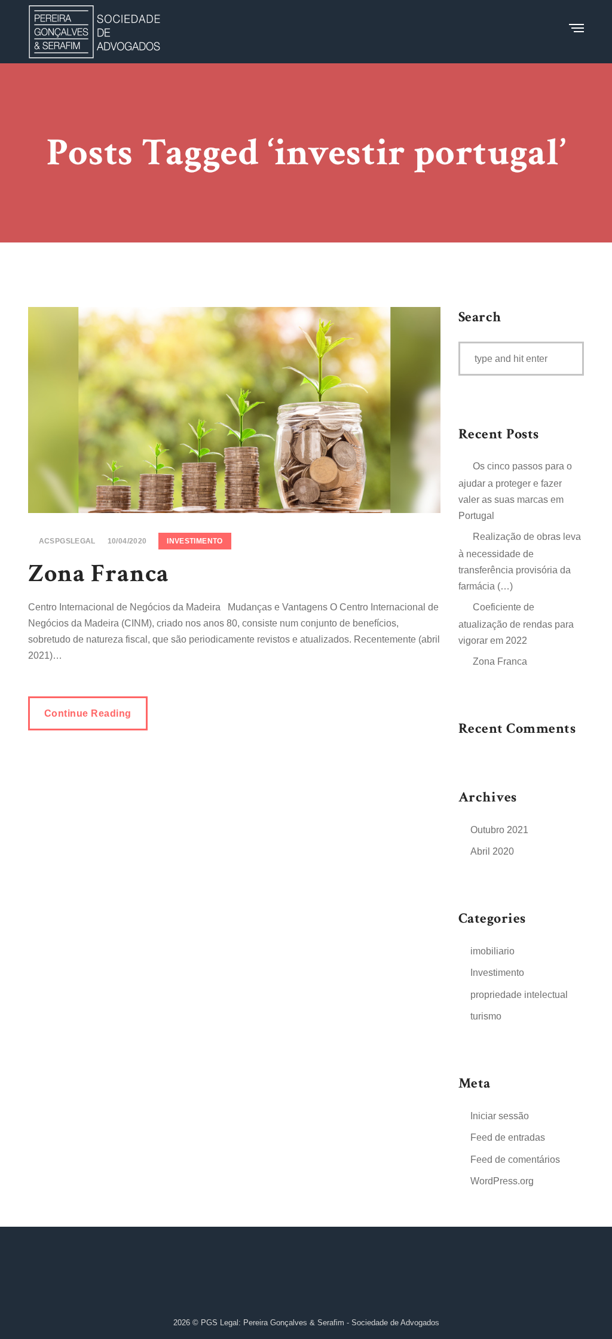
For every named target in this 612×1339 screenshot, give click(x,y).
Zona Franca (98, 573)
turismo (485, 1016)
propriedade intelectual (519, 995)
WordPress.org (502, 1181)
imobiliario (492, 951)
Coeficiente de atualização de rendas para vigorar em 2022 (516, 624)
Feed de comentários (515, 1159)
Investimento (194, 541)
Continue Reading (87, 713)
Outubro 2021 (499, 830)
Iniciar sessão (499, 1116)
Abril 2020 (492, 851)
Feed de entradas (507, 1137)
